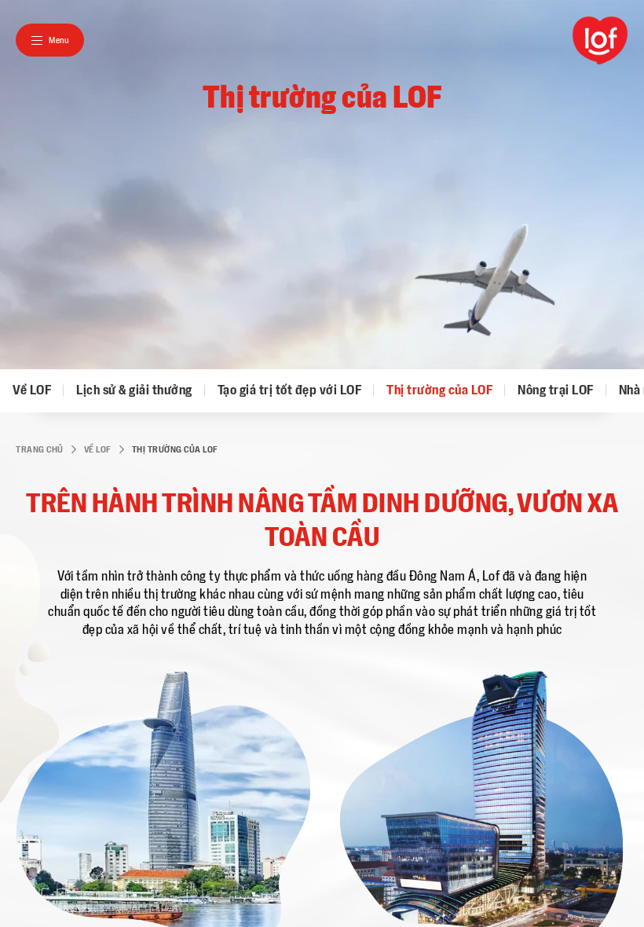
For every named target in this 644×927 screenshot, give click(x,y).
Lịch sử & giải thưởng (134, 390)
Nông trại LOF (556, 390)
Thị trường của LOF (439, 390)
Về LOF (32, 390)
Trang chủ (40, 449)
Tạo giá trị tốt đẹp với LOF (290, 390)
